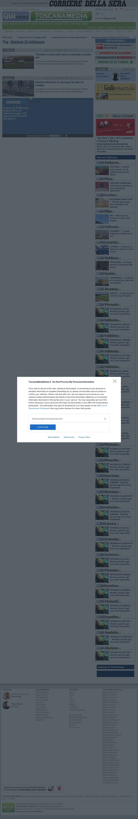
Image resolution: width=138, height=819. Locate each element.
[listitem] (69, 418)
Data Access (69, 437)
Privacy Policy (84, 437)
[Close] (115, 382)
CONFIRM (42, 427)
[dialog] (69, 409)
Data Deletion (54, 437)
